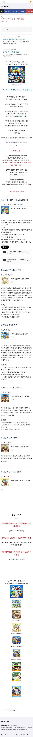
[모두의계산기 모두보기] (16, 67)
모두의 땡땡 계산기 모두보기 (16, 191)
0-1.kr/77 (20, 204)
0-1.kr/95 (8, 442)
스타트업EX (5, 721)
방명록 (22, 11)
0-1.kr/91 (8, 330)
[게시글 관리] (9, 710)
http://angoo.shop (8, 49)
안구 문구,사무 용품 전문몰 (11, 52)
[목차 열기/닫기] (29, 29)
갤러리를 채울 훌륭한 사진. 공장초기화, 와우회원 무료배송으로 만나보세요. (16, 42)
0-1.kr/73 (8, 476)
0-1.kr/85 (9, 204)
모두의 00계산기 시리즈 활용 (13, 18)
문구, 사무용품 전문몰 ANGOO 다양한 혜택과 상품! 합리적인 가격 (16, 55)
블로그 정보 (4, 734)
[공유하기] (6, 710)
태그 (17, 11)
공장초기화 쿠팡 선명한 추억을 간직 (14, 39)
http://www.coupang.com (10, 37)
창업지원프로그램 (9, 11)
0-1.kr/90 (8, 392)
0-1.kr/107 (9, 275)
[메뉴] (30, 6)
